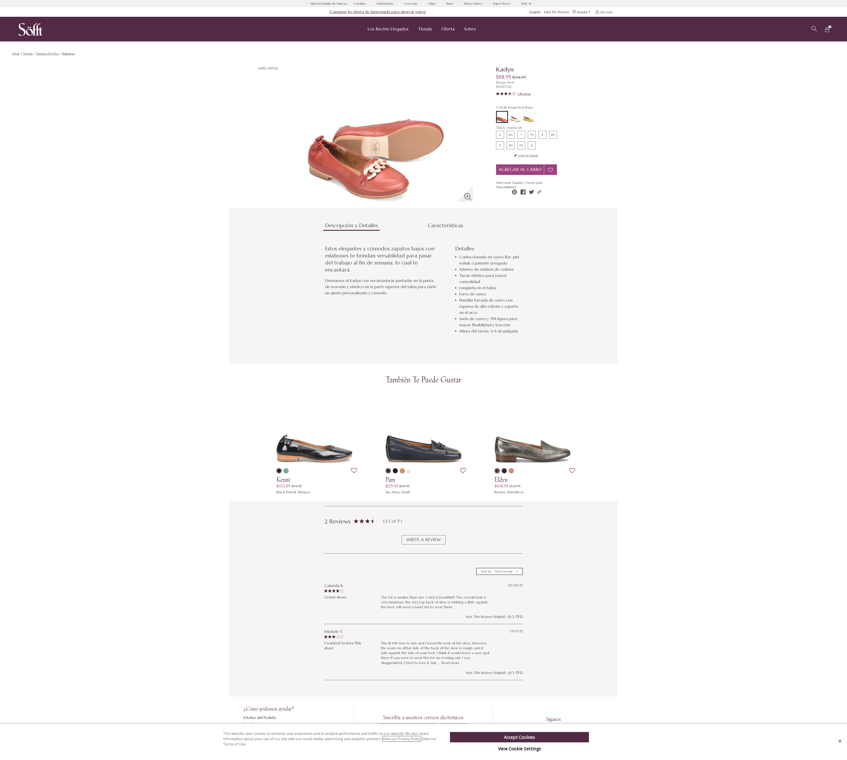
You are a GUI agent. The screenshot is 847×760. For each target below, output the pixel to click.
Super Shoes (501, 4)
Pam (390, 479)
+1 (408, 471)
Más (524, 4)
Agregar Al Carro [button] (520, 169)
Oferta (448, 29)
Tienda (425, 29)
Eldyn (501, 479)
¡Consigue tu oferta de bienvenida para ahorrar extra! (377, 11)
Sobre (470, 29)
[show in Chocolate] (504, 470)
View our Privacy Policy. (402, 738)
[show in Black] (395, 470)
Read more (450, 663)
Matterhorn (385, 4)
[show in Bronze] (497, 470)
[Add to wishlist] (354, 470)
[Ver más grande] (468, 197)
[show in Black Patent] (279, 470)
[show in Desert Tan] (511, 470)
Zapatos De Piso (47, 54)
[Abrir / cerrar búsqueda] (813, 28)
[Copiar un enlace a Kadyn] (539, 192)
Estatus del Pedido (260, 717)
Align (431, 4)
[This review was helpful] (509, 616)
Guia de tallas (528, 155)
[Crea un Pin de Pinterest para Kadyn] (514, 192)
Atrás (15, 54)
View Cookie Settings (519, 749)
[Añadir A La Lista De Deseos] (550, 169)
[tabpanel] (424, 289)
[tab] (374, 227)
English (534, 12)
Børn (449, 4)
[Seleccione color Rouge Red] (502, 117)
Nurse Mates (473, 4)
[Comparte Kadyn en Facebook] (523, 192)
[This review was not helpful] (517, 616)
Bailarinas (68, 54)
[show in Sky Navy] (388, 470)
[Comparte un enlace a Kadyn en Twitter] (531, 192)
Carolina (359, 4)
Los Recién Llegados (388, 29)
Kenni (283, 479)
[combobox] (499, 571)
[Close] (840, 741)
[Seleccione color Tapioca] (515, 116)
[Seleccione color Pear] (528, 116)
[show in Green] (286, 470)
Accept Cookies (519, 737)
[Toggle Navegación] (412, 29)
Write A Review (423, 539)
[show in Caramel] (402, 470)
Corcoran (410, 4)
